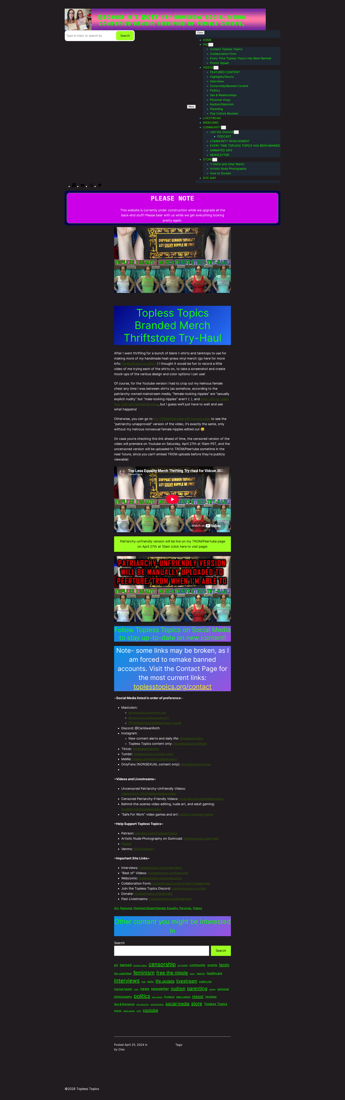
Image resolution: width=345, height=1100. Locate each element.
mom (136, 989)
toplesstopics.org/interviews (160, 868)
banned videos (140, 965)
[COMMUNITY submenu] (223, 127)
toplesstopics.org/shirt (139, 363)
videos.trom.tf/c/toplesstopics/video (148, 793)
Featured (126, 908)
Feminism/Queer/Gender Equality (156, 908)
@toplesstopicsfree (196, 764)
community (197, 965)
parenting (197, 988)
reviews (211, 996)
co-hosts (183, 965)
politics (142, 996)
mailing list (205, 981)
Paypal (126, 844)
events (212, 965)
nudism (178, 988)
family (224, 965)
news (144, 989)
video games (129, 1011)
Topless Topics (215, 1004)
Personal (185, 908)
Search (125, 35)
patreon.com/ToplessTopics (156, 833)
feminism (144, 973)
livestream (186, 981)
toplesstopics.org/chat (189, 888)
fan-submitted (123, 973)
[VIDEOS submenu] (215, 68)
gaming (201, 973)
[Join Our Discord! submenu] (236, 132)
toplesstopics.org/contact (172, 687)
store (196, 1003)
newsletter (160, 989)
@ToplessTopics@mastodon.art (148, 718)
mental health (123, 989)
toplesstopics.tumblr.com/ (153, 754)
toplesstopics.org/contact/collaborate (181, 883)
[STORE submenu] (214, 160)
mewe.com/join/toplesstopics (154, 759)
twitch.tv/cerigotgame (196, 814)
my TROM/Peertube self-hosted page (181, 419)
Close (200, 32)
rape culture (183, 996)
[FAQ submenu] (210, 45)
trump (117, 1010)
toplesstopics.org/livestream (170, 899)
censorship (162, 964)
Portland (169, 996)
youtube (150, 1010)
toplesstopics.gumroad (201, 838)
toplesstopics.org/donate (153, 894)
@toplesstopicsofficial (190, 743)
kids (143, 981)
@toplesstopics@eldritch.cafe (147, 712)
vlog (139, 1010)
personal (223, 989)
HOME (207, 40)
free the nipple (172, 972)
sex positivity (142, 1004)
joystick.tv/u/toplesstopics (141, 809)
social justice (157, 1004)
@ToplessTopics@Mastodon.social (154, 723)
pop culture (157, 997)
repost (197, 996)
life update (164, 981)
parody (212, 989)
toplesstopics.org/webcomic (160, 878)
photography (123, 996)
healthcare (214, 973)
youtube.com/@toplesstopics (201, 799)
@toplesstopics (191, 738)
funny (192, 974)
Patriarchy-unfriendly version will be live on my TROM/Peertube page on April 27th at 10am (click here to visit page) (172, 543)
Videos (197, 908)
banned (126, 965)
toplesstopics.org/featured (168, 873)
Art (116, 908)
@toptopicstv (144, 849)
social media (177, 1003)
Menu (191, 106)
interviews (127, 980)
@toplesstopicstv (146, 749)
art (116, 965)
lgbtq (150, 981)
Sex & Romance (124, 1004)
